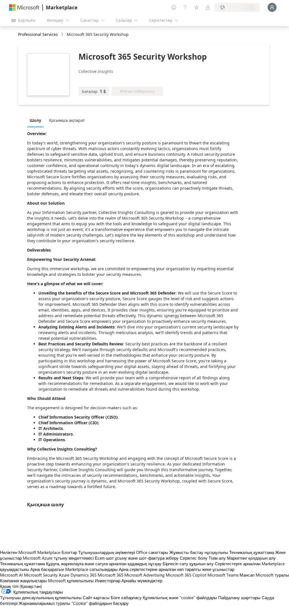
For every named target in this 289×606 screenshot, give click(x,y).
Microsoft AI (11, 575)
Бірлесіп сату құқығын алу (188, 563)
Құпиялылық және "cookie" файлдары (180, 597)
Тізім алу (217, 558)
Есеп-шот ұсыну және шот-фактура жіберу (137, 558)
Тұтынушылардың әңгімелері (106, 552)
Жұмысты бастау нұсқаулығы (198, 552)
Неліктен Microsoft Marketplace (30, 552)
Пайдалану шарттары (239, 597)
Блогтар (69, 552)
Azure (64, 575)
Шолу (35, 120)
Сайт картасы (96, 597)
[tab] (37, 120)
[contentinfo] (63, 35)
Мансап (247, 575)
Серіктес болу (193, 558)
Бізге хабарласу (126, 597)
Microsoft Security (41, 575)
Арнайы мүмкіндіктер (141, 580)
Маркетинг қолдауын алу (251, 558)
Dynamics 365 (84, 575)
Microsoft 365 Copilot (186, 575)
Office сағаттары (152, 552)
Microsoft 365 (110, 575)
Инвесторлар (107, 580)
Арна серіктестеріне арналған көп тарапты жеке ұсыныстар (176, 569)
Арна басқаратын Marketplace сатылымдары (74, 569)
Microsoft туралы (272, 575)
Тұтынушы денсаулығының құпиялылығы (41, 597)
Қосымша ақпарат (67, 120)
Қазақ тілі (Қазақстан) (21, 586)
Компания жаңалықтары (23, 580)
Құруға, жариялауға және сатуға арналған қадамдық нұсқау (103, 563)
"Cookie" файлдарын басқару (100, 603)
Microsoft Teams (222, 575)
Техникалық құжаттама (251, 552)
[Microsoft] (24, 7)
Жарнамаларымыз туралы (44, 603)
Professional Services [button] (38, 34)
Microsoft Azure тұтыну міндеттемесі (59, 558)
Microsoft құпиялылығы (71, 580)
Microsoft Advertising (144, 575)
